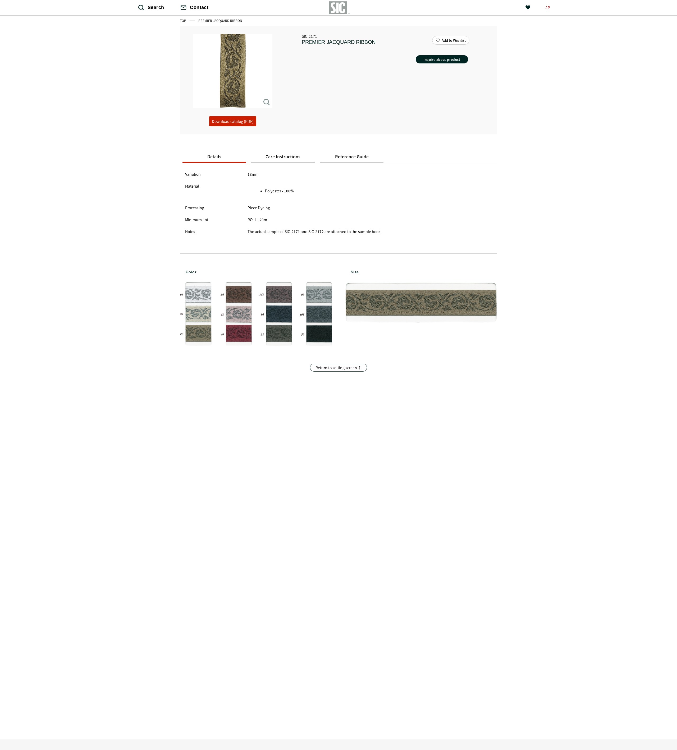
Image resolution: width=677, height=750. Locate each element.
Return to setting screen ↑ (338, 367)
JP (548, 8)
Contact (199, 7)
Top (183, 20)
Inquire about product (441, 59)
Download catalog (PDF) (233, 121)
